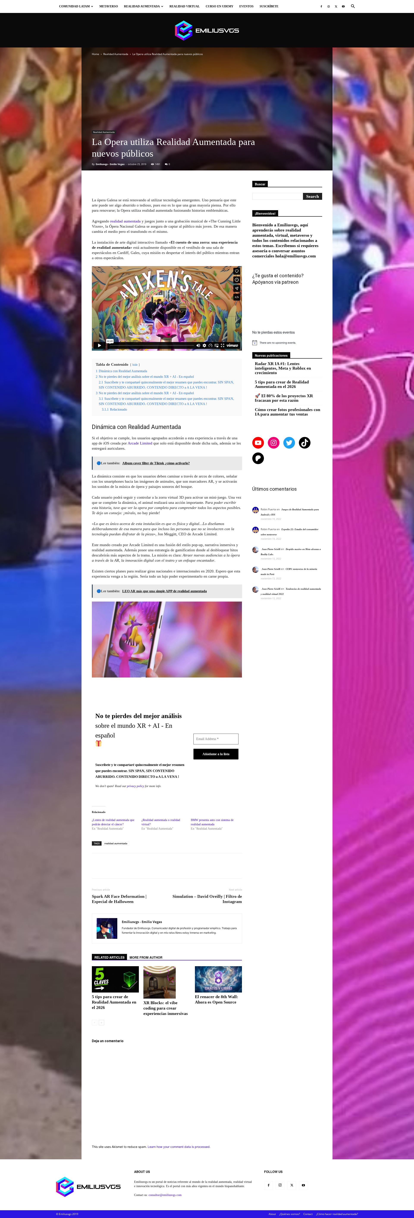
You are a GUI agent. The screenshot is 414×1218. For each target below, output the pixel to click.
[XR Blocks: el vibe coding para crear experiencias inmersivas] (166, 982)
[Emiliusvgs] (207, 30)
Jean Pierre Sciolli (271, 549)
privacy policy (135, 786)
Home (95, 54)
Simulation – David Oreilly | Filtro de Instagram (207, 899)
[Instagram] (328, 6)
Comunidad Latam (74, 6)
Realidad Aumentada (142, 6)
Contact (308, 1214)
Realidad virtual (184, 6)
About (272, 1214)
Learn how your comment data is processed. (179, 1147)
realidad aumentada (125, 221)
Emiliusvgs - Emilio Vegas (110, 164)
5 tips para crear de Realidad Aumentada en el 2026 (114, 1002)
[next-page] (101, 1022)
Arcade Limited (140, 443)
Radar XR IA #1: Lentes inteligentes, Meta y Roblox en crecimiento (283, 368)
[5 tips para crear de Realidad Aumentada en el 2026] (115, 979)
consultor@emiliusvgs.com (165, 1195)
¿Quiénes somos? (289, 1214)
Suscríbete (269, 6)
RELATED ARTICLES (109, 957)
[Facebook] (321, 6)
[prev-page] (94, 1022)
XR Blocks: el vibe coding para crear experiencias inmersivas (165, 1008)
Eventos (246, 6)
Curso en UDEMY (219, 6)
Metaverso (108, 6)
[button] (353, 7)
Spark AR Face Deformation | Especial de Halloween (119, 899)
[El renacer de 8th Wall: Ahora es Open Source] (218, 979)
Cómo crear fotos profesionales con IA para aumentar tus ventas (287, 411)
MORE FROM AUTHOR (146, 957)
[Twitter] (336, 6)
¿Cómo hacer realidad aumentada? (337, 1214)
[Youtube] (343, 6)
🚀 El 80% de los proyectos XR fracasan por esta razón (284, 398)
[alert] (287, 342)
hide (135, 364)
